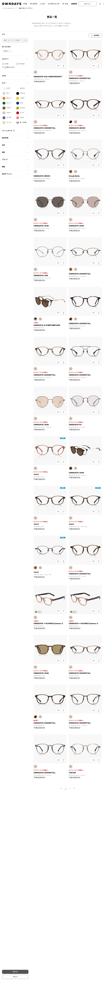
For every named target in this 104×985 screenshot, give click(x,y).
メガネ (6, 64)
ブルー (22, 103)
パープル (8, 117)
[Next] (74, 788)
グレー (8, 93)
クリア (8, 88)
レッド (22, 112)
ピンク (22, 117)
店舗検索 (74, 3)
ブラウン (8, 107)
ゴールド (22, 107)
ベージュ (8, 122)
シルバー (8, 112)
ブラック (22, 93)
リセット (15, 976)
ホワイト (22, 88)
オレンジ (8, 98)
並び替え (97, 35)
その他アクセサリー (10, 68)
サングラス (21, 64)
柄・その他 (23, 122)
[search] (25, 40)
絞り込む (15, 971)
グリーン (8, 103)
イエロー (22, 98)
